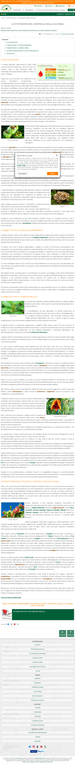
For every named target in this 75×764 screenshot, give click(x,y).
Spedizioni (38, 678)
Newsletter (38, 741)
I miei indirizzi (37, 712)
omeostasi (4, 102)
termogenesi (47, 579)
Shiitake (63, 510)
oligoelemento (20, 564)
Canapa (32, 462)
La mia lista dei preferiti (37, 725)
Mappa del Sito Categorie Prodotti (30, 762)
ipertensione (17, 391)
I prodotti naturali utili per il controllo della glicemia (22, 50)
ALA (35, 567)
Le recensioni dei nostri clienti (37, 653)
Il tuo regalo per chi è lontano (37, 666)
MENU (4, 14)
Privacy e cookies (37, 658)
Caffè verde (29, 557)
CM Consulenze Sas (18, 758)
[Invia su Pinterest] (15, 624)
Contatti (37, 737)
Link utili (37, 671)
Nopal (50, 536)
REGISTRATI (61, 6)
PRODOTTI (60, 14)
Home (3, 18)
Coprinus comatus (32, 512)
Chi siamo (37, 644)
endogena (53, 550)
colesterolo (41, 391)
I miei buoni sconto (37, 720)
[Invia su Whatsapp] (18, 624)
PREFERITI (39, 6)
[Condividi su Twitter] (11, 624)
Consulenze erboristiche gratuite (37, 732)
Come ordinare (37, 691)
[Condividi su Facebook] (8, 624)
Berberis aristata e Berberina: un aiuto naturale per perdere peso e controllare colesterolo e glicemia (29, 30)
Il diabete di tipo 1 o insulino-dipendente (19, 45)
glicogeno (7, 157)
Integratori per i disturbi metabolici (29, 611)
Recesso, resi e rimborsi (37, 700)
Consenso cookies (37, 662)
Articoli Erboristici (11, 18)
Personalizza (22, 173)
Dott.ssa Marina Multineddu (67, 34)
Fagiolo (37, 538)
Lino (2, 462)
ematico (38, 114)
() (72, 6)
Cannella (32, 569)
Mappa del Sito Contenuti (46, 762)
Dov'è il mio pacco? (37, 696)
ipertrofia (4, 368)
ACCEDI (50, 6)
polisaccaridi (5, 541)
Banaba (49, 534)
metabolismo (5, 576)
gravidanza (27, 223)
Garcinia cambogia (39, 510)
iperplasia (43, 365)
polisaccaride (57, 152)
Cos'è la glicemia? (12, 42)
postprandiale (6, 579)
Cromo (57, 562)
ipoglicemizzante (58, 508)
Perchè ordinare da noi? (37, 649)
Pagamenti (37, 682)
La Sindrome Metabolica (38, 332)
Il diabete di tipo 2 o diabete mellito (17, 48)
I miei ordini (37, 716)
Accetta (52, 173)
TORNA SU (71, 635)
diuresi (42, 417)
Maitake (57, 510)
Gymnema (20, 534)
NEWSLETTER (69, 14)
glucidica (12, 147)
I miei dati (37, 707)
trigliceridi (50, 391)
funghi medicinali (38, 508)
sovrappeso (40, 363)
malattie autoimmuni (40, 237)
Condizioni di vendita (37, 687)
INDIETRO (62, 635)
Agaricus (50, 510)
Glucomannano (62, 538)
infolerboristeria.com (39, 758)
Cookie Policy (21, 165)
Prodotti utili (10, 53)
